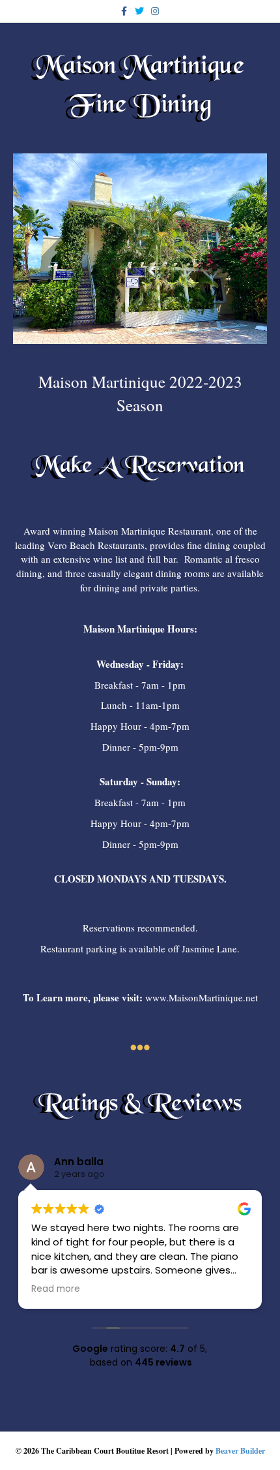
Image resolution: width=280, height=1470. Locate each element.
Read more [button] (55, 1289)
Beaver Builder (240, 1450)
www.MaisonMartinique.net (201, 997)
